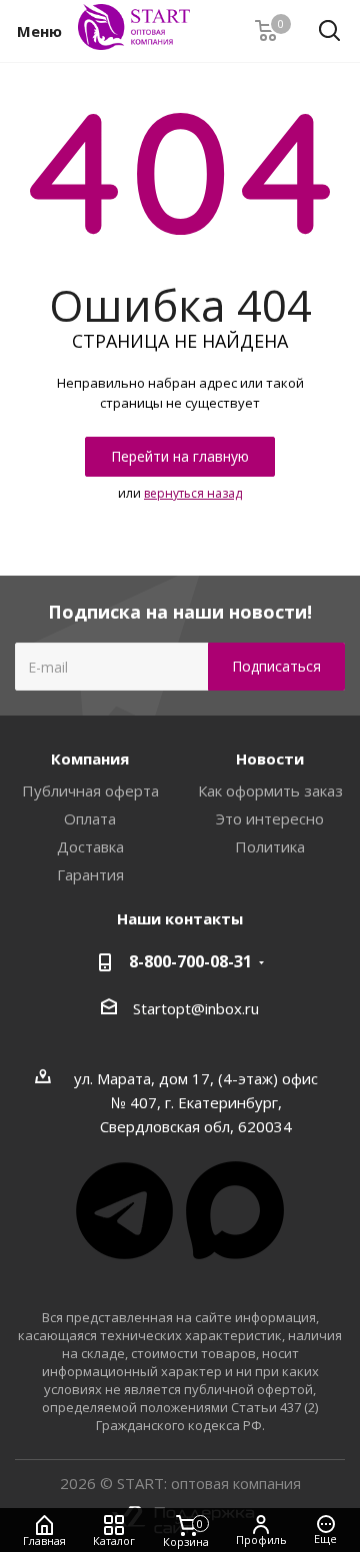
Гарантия (90, 874)
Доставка (90, 846)
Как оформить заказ (270, 790)
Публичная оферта (90, 790)
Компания (90, 759)
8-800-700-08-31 (190, 961)
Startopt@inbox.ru (196, 1008)
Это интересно (270, 818)
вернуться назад (193, 493)
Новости (270, 759)
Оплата (90, 818)
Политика (270, 846)
